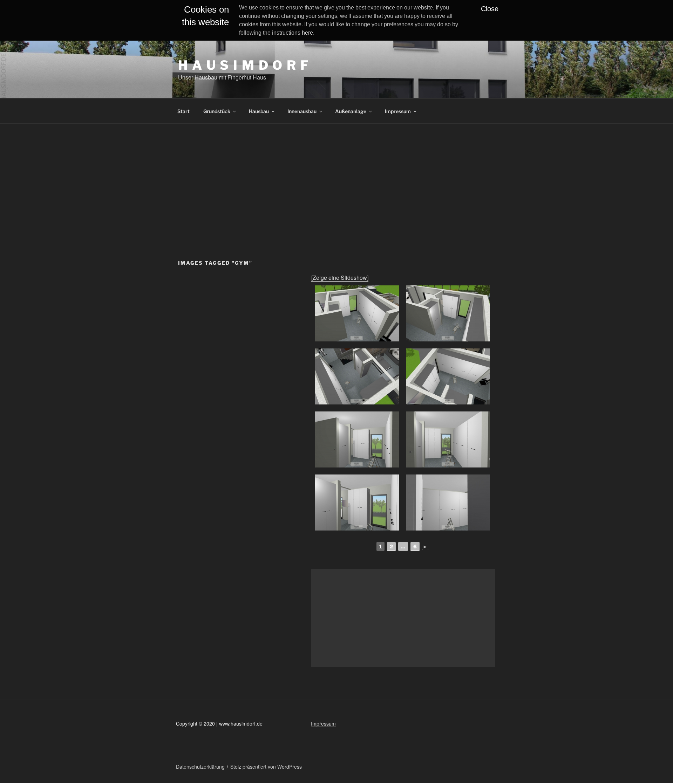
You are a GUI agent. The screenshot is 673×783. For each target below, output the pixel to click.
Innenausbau (302, 111)
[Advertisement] (336, 176)
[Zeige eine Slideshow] (339, 277)
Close (489, 9)
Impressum (398, 111)
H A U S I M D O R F (244, 65)
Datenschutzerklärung (200, 766)
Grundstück (216, 111)
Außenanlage (350, 111)
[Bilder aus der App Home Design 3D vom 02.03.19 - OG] (357, 313)
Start (183, 111)
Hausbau (259, 111)
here (307, 33)
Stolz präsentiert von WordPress (266, 766)
